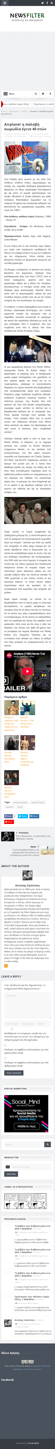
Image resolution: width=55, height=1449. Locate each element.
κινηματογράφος (20, 802)
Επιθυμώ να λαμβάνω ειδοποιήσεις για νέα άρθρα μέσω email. (26, 1064)
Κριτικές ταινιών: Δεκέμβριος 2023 (9, 792)
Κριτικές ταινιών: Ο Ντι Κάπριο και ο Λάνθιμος (27, 722)
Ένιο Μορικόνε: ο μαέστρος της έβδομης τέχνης (33, 837)
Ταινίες (10, 136)
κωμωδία (9, 807)
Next (33, 846)
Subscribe (11, 1174)
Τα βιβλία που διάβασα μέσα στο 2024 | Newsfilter (32, 1227)
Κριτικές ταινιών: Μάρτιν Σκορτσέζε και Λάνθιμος (27, 758)
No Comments (20, 136)
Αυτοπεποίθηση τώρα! (28, 1303)
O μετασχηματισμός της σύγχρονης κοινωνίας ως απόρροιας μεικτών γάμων (24, 852)
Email (48, 136)
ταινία (20, 807)
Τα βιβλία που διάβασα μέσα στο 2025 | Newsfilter (32, 1251)
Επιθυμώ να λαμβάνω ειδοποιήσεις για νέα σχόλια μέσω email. (26, 1051)
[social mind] (26, 1113)
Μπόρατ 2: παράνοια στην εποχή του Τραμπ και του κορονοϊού (11, 723)
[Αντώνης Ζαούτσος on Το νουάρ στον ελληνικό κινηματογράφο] (8, 1323)
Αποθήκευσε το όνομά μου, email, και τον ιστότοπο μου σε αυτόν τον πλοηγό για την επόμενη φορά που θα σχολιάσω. (26, 1036)
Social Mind (33, 1443)
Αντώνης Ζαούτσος (21, 134)
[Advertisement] (27, 61)
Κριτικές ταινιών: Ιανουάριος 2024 (9, 757)
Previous (23, 832)
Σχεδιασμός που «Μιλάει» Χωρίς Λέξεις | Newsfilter (32, 1298)
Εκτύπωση (37, 136)
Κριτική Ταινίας (38, 802)
